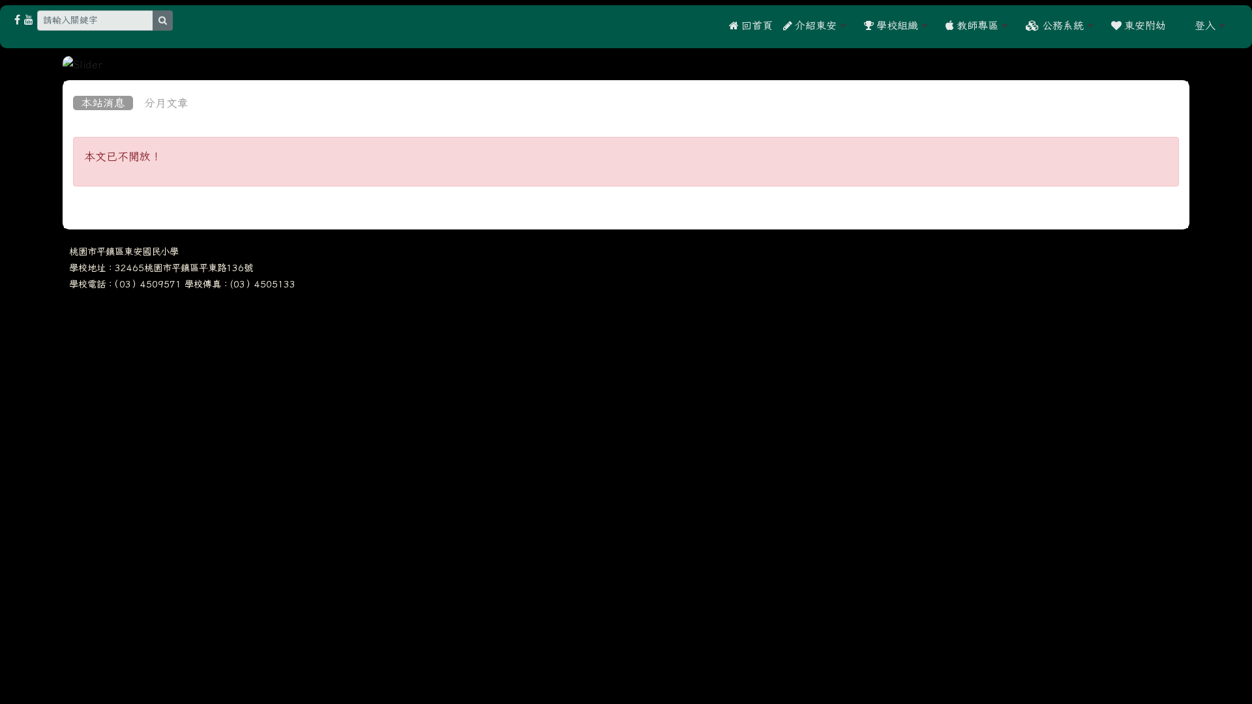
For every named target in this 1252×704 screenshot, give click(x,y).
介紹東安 (814, 25)
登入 (1205, 25)
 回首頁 (751, 25)
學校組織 (896, 25)
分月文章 (166, 103)
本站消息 (103, 103)
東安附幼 (1144, 25)
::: (1180, 25)
